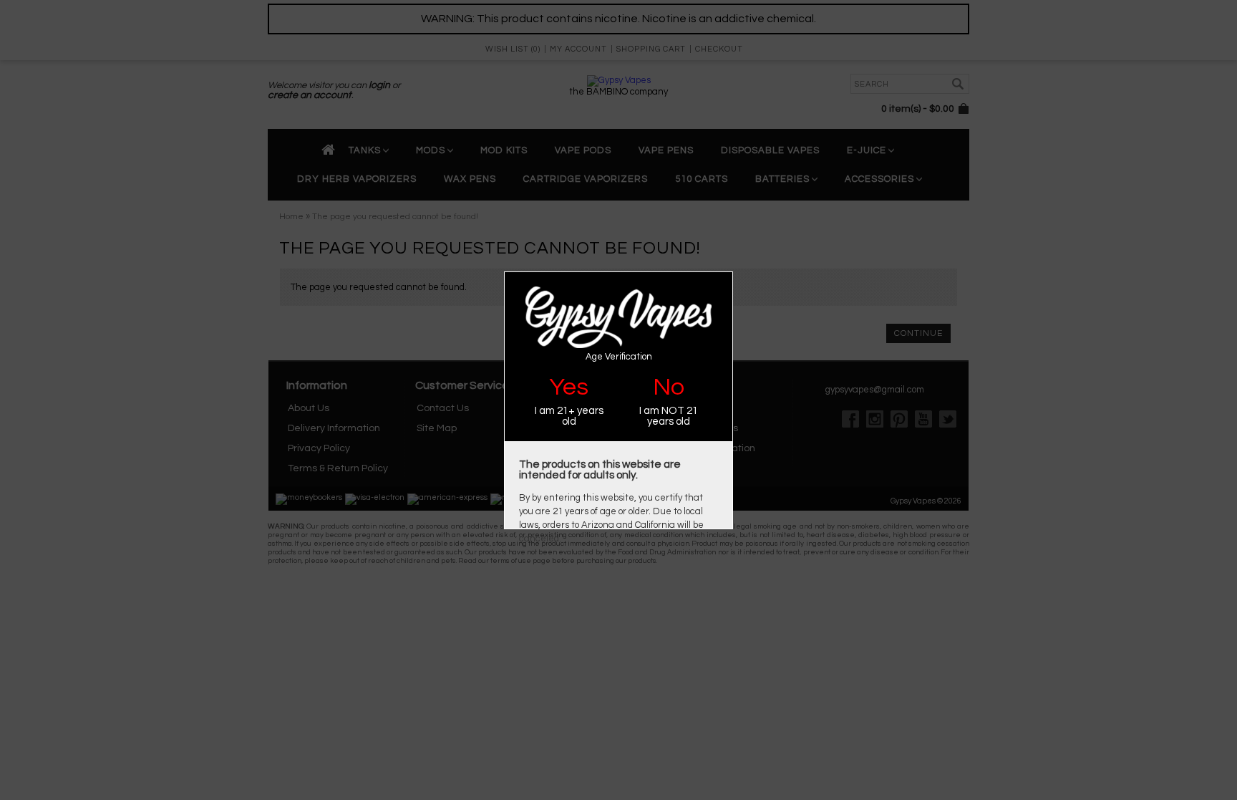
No (668, 387)
